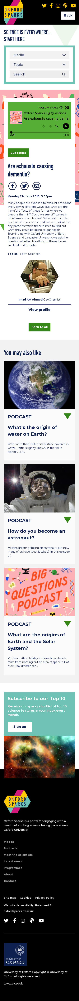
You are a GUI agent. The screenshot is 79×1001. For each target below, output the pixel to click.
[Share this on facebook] (12, 186)
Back (68, 15)
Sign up (19, 727)
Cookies (25, 897)
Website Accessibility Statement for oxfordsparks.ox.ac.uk (29, 908)
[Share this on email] (36, 186)
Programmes (13, 868)
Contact (10, 881)
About (8, 874)
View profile (39, 310)
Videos (9, 842)
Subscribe (18, 153)
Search (63, 74)
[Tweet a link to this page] (24, 186)
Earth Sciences (30, 254)
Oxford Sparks (13, 7)
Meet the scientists (18, 855)
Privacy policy (44, 897)
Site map (10, 897)
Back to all (39, 327)
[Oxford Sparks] (17, 817)
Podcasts (10, 848)
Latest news (13, 861)
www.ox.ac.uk (13, 983)
